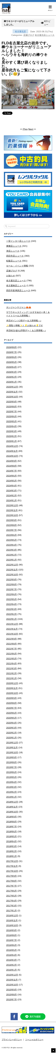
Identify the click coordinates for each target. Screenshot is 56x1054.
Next (30, 129)
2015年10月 (12, 984)
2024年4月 (11, 485)
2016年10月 (12, 925)
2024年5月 (11, 480)
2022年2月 (11, 614)
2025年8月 (11, 406)
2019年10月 (12, 752)
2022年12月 (12, 564)
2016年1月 (11, 970)
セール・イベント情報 (17, 266)
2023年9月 (11, 520)
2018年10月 (12, 811)
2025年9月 (11, 401)
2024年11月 (12, 451)
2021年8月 (11, 643)
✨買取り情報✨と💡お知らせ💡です (24, 325)
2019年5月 (11, 777)
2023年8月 (11, 525)
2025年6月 (11, 416)
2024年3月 (11, 490)
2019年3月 (11, 787)
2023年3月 (11, 550)
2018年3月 (11, 846)
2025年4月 (11, 426)
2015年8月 (11, 994)
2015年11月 (12, 979)
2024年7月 (11, 471)
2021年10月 (12, 634)
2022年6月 (11, 594)
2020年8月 (11, 703)
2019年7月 (11, 767)
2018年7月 (11, 826)
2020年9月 (11, 698)
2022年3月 (11, 609)
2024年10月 (12, 456)
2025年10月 (12, 396)
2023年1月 (11, 559)
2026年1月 (11, 382)
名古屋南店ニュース (16, 285)
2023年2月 (11, 555)
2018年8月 (11, 821)
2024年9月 (11, 461)
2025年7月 (11, 411)
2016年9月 (11, 930)
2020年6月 (11, 713)
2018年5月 (11, 836)
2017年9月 (11, 876)
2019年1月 (11, 797)
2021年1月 (11, 678)
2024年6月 (11, 476)
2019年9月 (11, 757)
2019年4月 (11, 782)
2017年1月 (11, 910)
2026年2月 (11, 377)
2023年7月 (11, 530)
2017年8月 (11, 881)
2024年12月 (12, 446)
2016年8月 (11, 935)
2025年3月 (11, 431)
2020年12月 (12, 683)
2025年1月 (11, 441)
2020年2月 (11, 732)
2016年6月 (11, 945)
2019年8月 (11, 762)
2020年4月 (11, 723)
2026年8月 (11, 347)
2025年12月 (12, 387)
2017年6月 (11, 891)
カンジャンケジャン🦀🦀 (18, 307)
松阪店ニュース (13, 261)
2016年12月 (12, 915)
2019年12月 (12, 742)
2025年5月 (11, 421)
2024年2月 (11, 495)
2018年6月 (11, 831)
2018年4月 (11, 841)
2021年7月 (11, 648)
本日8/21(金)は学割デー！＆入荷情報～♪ (26, 330)
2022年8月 (11, 584)
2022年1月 (11, 619)
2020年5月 (11, 718)
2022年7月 (11, 589)
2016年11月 (12, 920)
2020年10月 (12, 693)
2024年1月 (11, 500)
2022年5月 (11, 599)
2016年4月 (11, 955)
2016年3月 (11, 960)
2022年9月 (11, 579)
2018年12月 (12, 802)
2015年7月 (11, 999)
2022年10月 (12, 574)
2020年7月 (11, 708)
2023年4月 (11, 545)
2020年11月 (12, 688)
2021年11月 (12, 629)
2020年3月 (11, 727)
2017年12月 (12, 861)
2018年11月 (12, 807)
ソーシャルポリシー (34, 1040)
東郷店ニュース (13, 246)
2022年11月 (12, 569)
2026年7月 (11, 352)
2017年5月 (11, 895)
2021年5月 (11, 658)
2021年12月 (12, 624)
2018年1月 (11, 856)
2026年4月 (11, 367)
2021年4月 (11, 663)
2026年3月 (11, 372)
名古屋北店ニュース (44, 35)
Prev (25, 129)
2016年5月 (11, 950)
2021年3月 (11, 668)
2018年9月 (11, 816)
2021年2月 (11, 673)
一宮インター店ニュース (18, 241)
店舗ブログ (28, 35)
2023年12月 (12, 505)
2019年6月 (11, 772)
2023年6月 (11, 535)
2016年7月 (11, 940)
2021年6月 (11, 653)
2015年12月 (12, 975)
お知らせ (10, 275)
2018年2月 (11, 851)
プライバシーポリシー (12, 1040)
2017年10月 (12, 871)
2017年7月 (11, 886)
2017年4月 (11, 900)
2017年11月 (12, 866)
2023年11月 (12, 510)
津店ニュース (12, 251)
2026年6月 (11, 357)
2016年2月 (11, 965)
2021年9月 (11, 639)
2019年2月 (11, 792)
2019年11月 (12, 747)
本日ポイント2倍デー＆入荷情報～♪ (23, 320)
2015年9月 (11, 989)
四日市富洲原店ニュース (18, 290)
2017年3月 (11, 905)
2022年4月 (11, 604)
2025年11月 (12, 392)
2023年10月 (12, 515)
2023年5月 (11, 540)
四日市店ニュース (15, 256)
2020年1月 (11, 737)
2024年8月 (11, 466)
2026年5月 (11, 362)
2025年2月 (11, 436)
